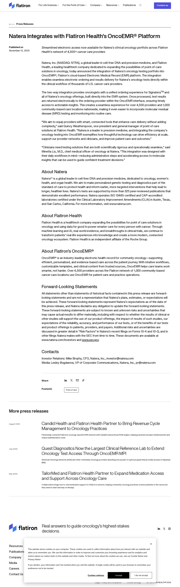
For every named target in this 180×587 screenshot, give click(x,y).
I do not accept (141, 575)
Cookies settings (96, 575)
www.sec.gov (90, 340)
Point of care (71, 390)
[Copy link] (83, 380)
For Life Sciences (48, 5)
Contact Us (16, 574)
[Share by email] (77, 380)
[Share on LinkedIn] (65, 380)
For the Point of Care (74, 5)
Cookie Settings (134, 582)
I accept (118, 575)
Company (95, 5)
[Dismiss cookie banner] (151, 543)
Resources (111, 5)
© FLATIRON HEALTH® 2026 (159, 582)
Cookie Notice (137, 556)
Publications (129, 5)
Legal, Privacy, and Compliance (108, 582)
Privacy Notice (34, 559)
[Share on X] (71, 380)
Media (13, 563)
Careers (14, 568)
